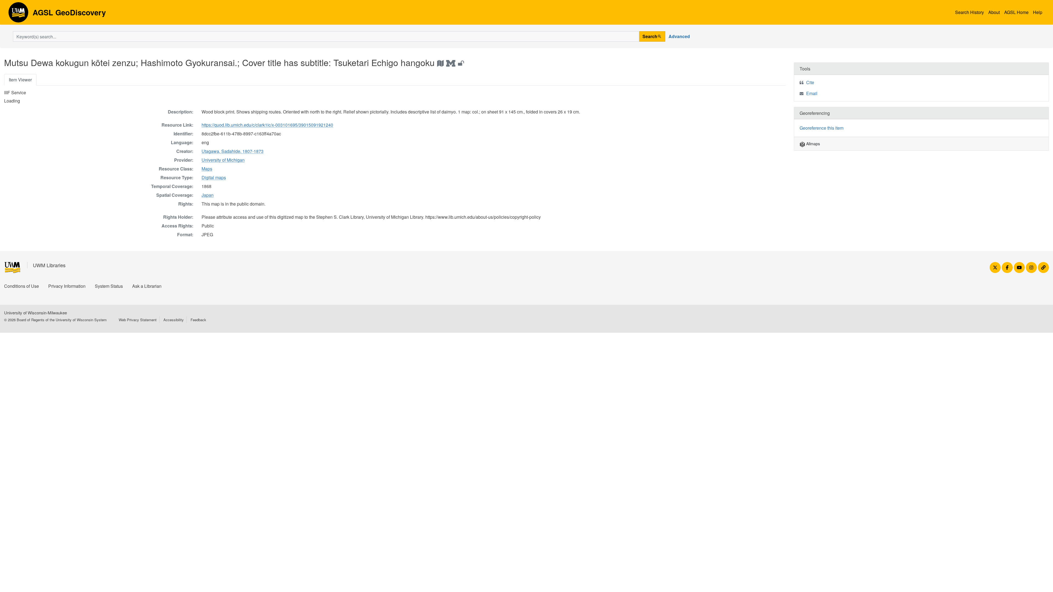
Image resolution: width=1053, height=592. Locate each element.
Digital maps (214, 177)
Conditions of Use (21, 286)
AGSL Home (1016, 12)
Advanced (679, 36)
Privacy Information (67, 286)
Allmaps (812, 143)
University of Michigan (223, 160)
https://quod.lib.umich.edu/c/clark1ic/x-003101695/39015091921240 (267, 125)
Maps (207, 169)
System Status (109, 286)
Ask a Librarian (147, 286)
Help (1037, 12)
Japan (208, 195)
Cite (810, 82)
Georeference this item (821, 128)
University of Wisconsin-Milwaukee (35, 312)
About (994, 12)
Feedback (198, 319)
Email (811, 93)
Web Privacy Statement (138, 319)
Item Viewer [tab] (20, 79)
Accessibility (173, 319)
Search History (969, 12)
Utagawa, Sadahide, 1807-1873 (233, 151)
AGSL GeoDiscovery (18, 14)
